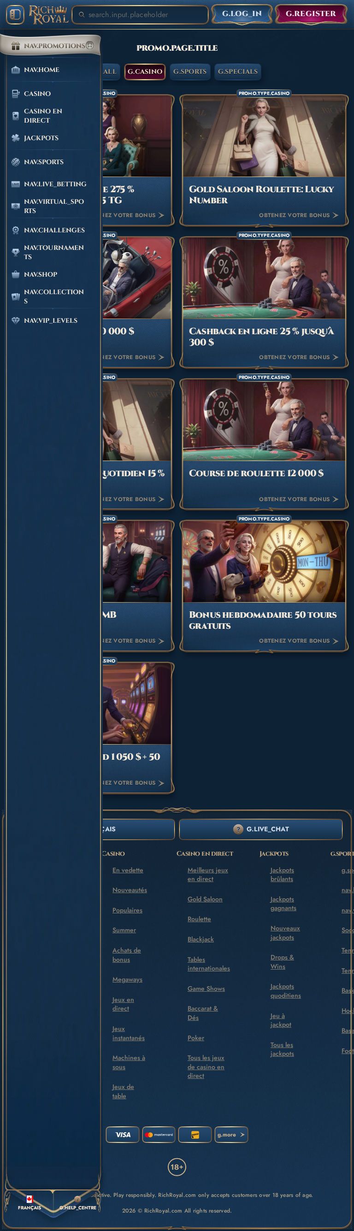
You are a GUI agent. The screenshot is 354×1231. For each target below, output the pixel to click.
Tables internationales (209, 964)
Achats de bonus (126, 955)
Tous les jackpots (282, 1049)
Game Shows (206, 988)
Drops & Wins (282, 962)
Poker (196, 1037)
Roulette (199, 918)
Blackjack (201, 939)
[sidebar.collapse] (15, 14)
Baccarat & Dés (203, 1013)
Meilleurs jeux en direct (208, 874)
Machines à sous (128, 1062)
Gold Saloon (205, 899)
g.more (227, 1134)
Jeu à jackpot (281, 1020)
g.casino (145, 71)
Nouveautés (129, 889)
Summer (124, 930)
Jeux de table (123, 1091)
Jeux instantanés (128, 1033)
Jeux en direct (123, 1004)
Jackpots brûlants (282, 874)
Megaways (127, 979)
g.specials (238, 71)
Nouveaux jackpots (285, 932)
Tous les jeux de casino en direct (206, 1066)
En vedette (127, 870)
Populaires (127, 910)
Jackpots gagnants (283, 903)
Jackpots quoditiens (286, 991)
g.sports (189, 71)
